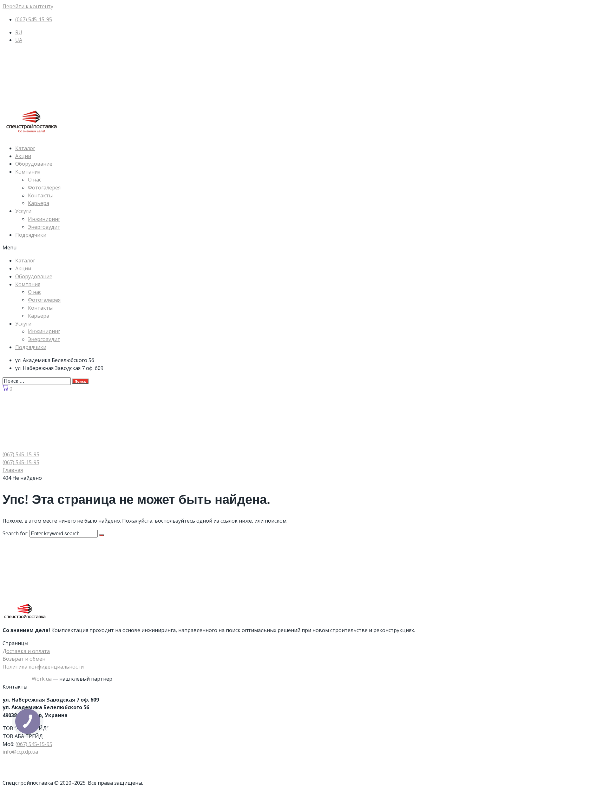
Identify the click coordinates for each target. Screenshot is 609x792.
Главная (13, 469)
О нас (34, 179)
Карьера (38, 203)
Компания (27, 171)
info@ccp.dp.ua (20, 751)
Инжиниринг (44, 218)
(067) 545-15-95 (34, 744)
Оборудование (33, 163)
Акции (23, 156)
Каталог (25, 148)
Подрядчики (30, 234)
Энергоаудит (44, 226)
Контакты (40, 195)
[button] (304, 248)
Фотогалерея (44, 187)
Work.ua (42, 678)
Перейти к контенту (28, 6)
